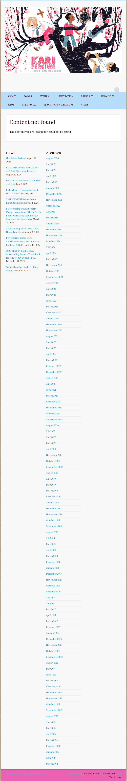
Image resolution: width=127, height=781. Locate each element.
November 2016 (54, 645)
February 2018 (53, 562)
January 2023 (52, 318)
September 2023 (54, 277)
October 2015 (53, 704)
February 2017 (53, 627)
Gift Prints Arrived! (16, 158)
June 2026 (51, 164)
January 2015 (52, 752)
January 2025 (52, 223)
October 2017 (53, 585)
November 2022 (54, 330)
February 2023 (53, 312)
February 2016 (53, 686)
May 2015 (51, 728)
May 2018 (51, 544)
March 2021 (52, 395)
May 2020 (51, 443)
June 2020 (51, 437)
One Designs (110, 773)
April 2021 (51, 389)
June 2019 (51, 478)
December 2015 (54, 692)
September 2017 (54, 591)
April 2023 (51, 300)
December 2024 (54, 229)
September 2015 (54, 710)
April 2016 (51, 674)
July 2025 (50, 211)
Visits (84, 104)
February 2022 (53, 366)
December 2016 (54, 639)
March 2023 (52, 306)
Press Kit (87, 96)
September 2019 (54, 467)
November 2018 (54, 514)
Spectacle (29, 104)
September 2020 (54, 419)
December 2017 (54, 573)
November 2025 (54, 200)
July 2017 (50, 597)
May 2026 (51, 170)
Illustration (65, 96)
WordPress (115, 777)
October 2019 (53, 461)
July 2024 (50, 247)
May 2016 (51, 668)
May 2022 (51, 348)
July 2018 (50, 538)
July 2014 (50, 757)
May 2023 (51, 294)
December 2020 (54, 407)
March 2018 (52, 556)
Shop (11, 104)
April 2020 (51, 449)
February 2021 (53, 401)
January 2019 (52, 502)
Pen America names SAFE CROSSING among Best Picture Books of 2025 (22, 241)
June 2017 (51, 603)
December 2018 (54, 508)
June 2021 (51, 384)
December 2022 (54, 324)
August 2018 (52, 532)
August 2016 (52, 663)
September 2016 (54, 657)
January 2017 (52, 633)
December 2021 (54, 372)
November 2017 (54, 579)
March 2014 (52, 763)
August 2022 (52, 336)
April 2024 (51, 253)
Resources (107, 96)
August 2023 (52, 283)
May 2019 (51, 484)
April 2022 (51, 354)
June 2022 (51, 342)
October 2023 (53, 271)
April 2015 (51, 734)
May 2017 (51, 609)
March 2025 (52, 217)
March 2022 (52, 360)
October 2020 (53, 413)
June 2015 (51, 722)
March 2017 (52, 621)
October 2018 (53, 520)
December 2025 (54, 194)
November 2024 (54, 235)
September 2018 (54, 526)
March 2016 (52, 680)
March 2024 (52, 259)
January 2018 (52, 568)
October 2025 (53, 205)
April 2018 (51, 550)
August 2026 (52, 158)
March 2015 (52, 740)
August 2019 (52, 473)
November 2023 (54, 265)
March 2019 (52, 490)
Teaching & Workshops (58, 104)
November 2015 (54, 698)
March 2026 (52, 182)
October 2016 (53, 651)
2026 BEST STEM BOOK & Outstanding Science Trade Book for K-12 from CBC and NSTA (23, 254)
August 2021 (52, 378)
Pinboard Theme (91, 773)
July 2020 (50, 431)
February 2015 (53, 746)
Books (28, 96)
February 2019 (53, 496)
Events (44, 96)
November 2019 (54, 455)
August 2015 (52, 716)
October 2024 (53, 241)
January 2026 (52, 188)
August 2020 (52, 425)
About (12, 96)
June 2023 (51, 289)
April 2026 (51, 176)
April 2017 (51, 615)
